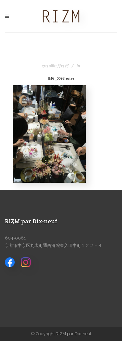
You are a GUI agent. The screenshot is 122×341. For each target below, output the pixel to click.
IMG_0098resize (61, 78)
